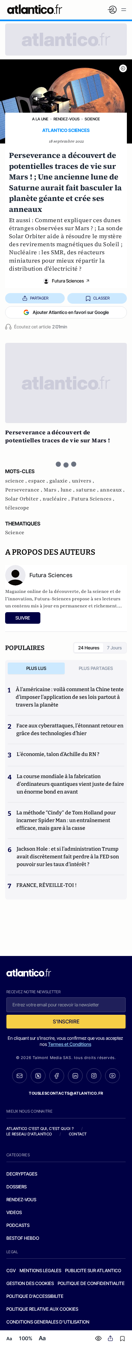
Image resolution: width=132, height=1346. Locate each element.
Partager (39, 298)
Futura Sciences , (92, 498)
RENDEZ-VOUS (21, 1199)
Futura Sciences (68, 280)
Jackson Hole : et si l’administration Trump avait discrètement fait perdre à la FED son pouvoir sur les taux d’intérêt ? (68, 856)
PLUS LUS (36, 668)
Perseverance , (24, 489)
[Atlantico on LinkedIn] (75, 1075)
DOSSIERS (16, 1186)
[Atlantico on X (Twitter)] (38, 1075)
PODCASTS (17, 1225)
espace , (38, 480)
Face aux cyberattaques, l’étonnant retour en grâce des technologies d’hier (69, 729)
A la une (40, 119)
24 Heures (88, 647)
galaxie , (60, 480)
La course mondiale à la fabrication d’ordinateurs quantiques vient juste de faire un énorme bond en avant (70, 784)
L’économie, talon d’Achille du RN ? (58, 754)
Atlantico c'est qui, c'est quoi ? (40, 1128)
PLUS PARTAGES (96, 668)
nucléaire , (57, 498)
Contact (78, 1134)
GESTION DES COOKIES (30, 1283)
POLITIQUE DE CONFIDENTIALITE (91, 1283)
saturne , (88, 489)
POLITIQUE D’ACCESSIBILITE (34, 1296)
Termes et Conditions (69, 1044)
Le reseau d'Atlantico (29, 1134)
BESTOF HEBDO (22, 1238)
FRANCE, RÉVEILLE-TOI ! (46, 885)
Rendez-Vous (66, 119)
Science (92, 119)
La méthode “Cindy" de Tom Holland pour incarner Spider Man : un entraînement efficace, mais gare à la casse (66, 820)
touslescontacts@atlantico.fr (66, 1093)
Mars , (52, 489)
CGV (11, 1270)
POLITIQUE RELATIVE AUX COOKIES (42, 1309)
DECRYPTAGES (21, 1174)
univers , (83, 480)
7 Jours (114, 647)
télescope (17, 507)
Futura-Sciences (52, 599)
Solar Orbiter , (24, 498)
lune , (68, 489)
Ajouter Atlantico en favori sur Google (71, 312)
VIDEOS (14, 1212)
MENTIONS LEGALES (40, 1270)
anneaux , (112, 489)
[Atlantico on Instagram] (94, 1075)
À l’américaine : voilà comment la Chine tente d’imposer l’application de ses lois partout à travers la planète (70, 697)
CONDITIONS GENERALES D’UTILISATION (47, 1321)
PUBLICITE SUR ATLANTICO (93, 1270)
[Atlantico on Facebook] (56, 1075)
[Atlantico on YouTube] (112, 1075)
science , (16, 480)
